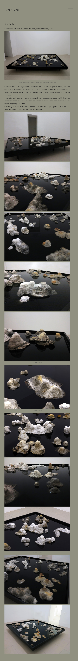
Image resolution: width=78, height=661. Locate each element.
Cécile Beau (12, 10)
